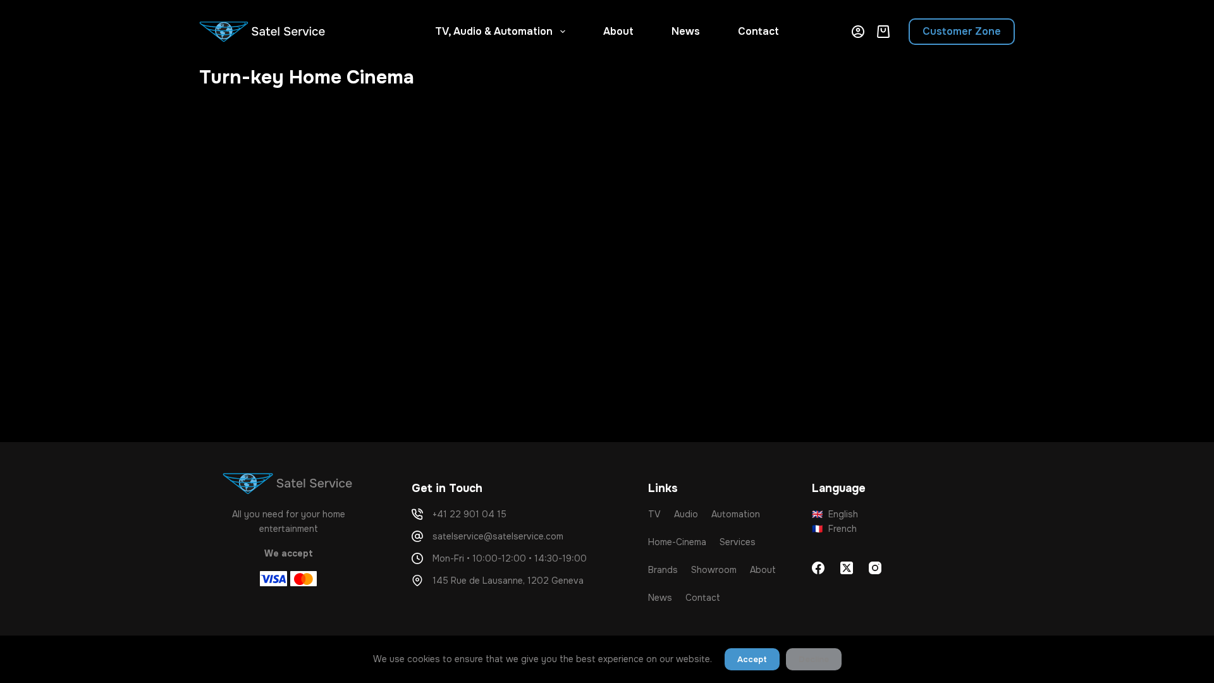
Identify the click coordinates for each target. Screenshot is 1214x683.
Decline (814, 659)
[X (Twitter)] (846, 568)
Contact (758, 31)
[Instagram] (875, 568)
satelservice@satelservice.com (497, 536)
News (685, 31)
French (834, 528)
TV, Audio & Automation (494, 31)
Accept (752, 659)
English (835, 514)
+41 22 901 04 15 (469, 514)
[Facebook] (818, 568)
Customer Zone (962, 31)
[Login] (858, 31)
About (618, 31)
